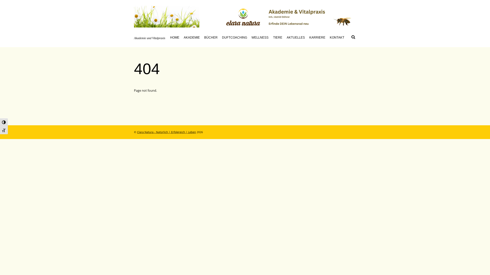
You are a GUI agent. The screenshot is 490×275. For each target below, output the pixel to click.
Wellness (260, 37)
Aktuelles (296, 37)
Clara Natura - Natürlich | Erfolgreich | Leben (166, 132)
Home (174, 37)
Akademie (192, 37)
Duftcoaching (234, 37)
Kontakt (337, 37)
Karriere (317, 37)
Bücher (211, 37)
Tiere (277, 37)
